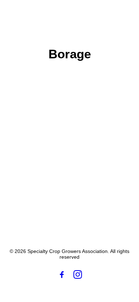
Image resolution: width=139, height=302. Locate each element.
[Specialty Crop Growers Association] (48, 14)
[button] (122, 14)
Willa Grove (49, 151)
